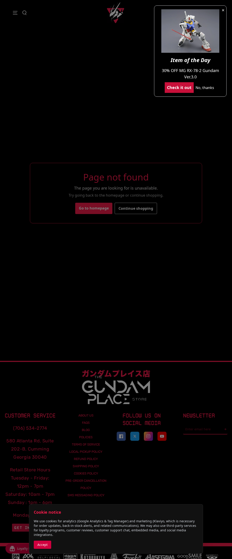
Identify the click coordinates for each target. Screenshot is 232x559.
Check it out (179, 87)
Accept (42, 544)
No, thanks (205, 87)
